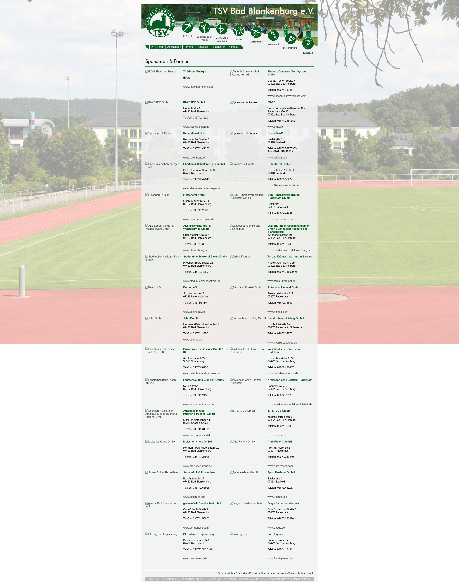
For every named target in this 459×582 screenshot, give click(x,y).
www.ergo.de (275, 126)
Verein (160, 46)
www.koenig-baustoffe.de (282, 342)
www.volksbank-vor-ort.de (283, 373)
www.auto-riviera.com (280, 465)
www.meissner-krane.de (197, 465)
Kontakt (233, 46)
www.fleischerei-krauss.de (198, 219)
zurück (310, 573)
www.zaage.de (276, 527)
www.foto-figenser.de (280, 558)
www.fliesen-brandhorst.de (283, 185)
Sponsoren (219, 46)
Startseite (241, 573)
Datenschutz (295, 573)
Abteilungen (174, 46)
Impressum (279, 573)
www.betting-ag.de (194, 311)
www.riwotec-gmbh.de (196, 126)
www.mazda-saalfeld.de (197, 435)
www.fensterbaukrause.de (198, 404)
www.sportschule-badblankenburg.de (289, 250)
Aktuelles (203, 46)
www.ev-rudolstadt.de (280, 219)
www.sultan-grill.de (194, 496)
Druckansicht (225, 573)
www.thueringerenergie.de (198, 86)
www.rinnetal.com (278, 311)
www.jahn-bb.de (192, 339)
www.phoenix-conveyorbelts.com (287, 95)
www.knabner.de (277, 496)
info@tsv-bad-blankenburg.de (293, 578)
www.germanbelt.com (196, 527)
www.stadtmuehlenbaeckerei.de (202, 280)
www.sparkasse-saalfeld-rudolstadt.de (290, 404)
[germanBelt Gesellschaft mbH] (164, 506)
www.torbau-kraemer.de (281, 280)
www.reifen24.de (277, 157)
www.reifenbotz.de (194, 157)
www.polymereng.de (195, 558)
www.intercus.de (277, 435)
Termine (188, 46)
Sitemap (265, 573)
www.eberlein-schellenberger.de (201, 188)
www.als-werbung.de (195, 250)
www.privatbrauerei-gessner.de (201, 373)
